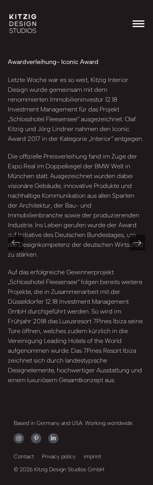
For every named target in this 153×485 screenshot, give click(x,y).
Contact (24, 456)
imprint (92, 456)
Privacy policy (59, 456)
